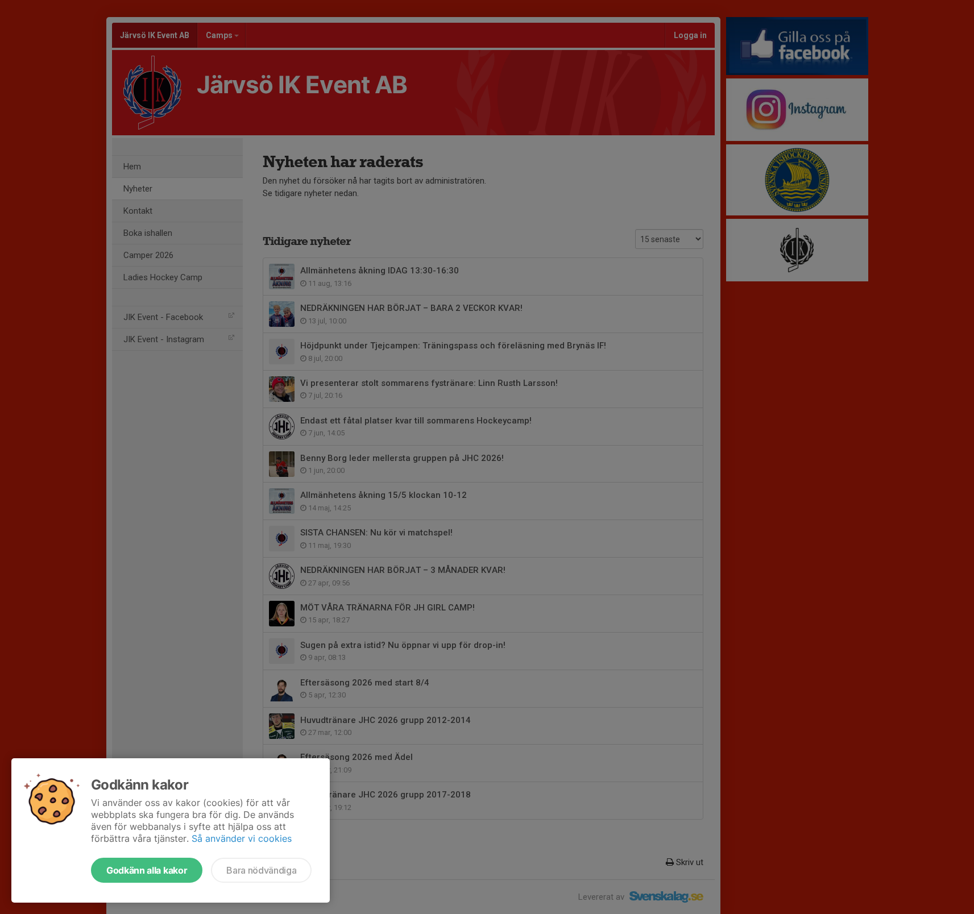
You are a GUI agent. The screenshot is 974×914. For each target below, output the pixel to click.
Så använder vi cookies (242, 838)
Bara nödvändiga (261, 870)
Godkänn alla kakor (146, 870)
